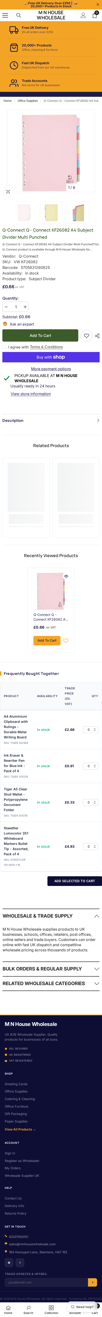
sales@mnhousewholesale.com (32, 1244)
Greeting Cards (16, 1084)
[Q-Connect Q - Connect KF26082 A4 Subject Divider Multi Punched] (51, 591)
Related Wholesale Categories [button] (44, 983)
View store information (31, 393)
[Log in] (83, 15)
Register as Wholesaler (22, 1161)
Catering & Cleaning (20, 1099)
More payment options (51, 368)
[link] (87, 336)
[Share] (96, 336)
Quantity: (10, 298)
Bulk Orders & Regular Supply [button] (42, 969)
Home (8, 100)
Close (98, 4)
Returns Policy (16, 1213)
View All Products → (20, 1129)
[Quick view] (66, 576)
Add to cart (40, 335)
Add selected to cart (74, 881)
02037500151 (18, 1237)
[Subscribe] (92, 1282)
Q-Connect (28, 256)
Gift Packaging (16, 1114)
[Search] (19, 15)
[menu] (5, 15)
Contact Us (13, 1198)
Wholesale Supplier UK (22, 1175)
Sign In (10, 1153)
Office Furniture (16, 1106)
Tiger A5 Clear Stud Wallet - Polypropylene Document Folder (16, 799)
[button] (81, 187)
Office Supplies (28, 100)
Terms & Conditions (46, 347)
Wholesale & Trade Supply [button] (38, 916)
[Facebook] (20, 1262)
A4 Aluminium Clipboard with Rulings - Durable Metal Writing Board (16, 726)
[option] (51, 151)
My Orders (13, 1168)
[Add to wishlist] (66, 640)
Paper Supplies (16, 1121)
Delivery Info (14, 1206)
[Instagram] (9, 1262)
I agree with (18, 347)
